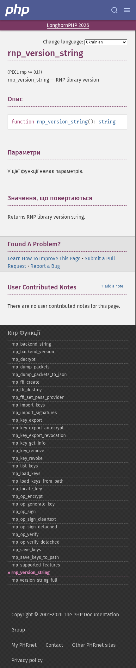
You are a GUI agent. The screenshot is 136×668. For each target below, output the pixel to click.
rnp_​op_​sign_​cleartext (33, 519)
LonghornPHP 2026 (68, 25)
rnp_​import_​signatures (34, 412)
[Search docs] (114, 10)
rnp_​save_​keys (26, 549)
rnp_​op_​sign (23, 511)
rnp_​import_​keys (28, 405)
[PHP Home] (17, 10)
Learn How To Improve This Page (44, 258)
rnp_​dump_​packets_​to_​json (39, 374)
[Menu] (127, 10)
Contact (54, 645)
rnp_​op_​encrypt (27, 496)
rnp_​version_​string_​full (34, 580)
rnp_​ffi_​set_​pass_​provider (37, 397)
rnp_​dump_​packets (30, 367)
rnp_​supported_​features (35, 565)
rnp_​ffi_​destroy (26, 390)
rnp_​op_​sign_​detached (34, 527)
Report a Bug (45, 266)
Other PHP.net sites (93, 645)
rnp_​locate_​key (26, 489)
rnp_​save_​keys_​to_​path (35, 557)
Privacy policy (27, 660)
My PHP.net (24, 645)
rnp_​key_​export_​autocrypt (37, 428)
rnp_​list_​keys (24, 466)
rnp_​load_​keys (25, 473)
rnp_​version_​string (30, 572)
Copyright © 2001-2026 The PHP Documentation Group (65, 622)
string (106, 122)
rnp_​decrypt (23, 359)
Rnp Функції (24, 332)
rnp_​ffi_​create (25, 382)
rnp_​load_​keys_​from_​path (37, 481)
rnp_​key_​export (26, 420)
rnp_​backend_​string (31, 344)
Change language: (63, 42)
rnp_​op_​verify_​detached (35, 542)
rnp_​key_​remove (27, 450)
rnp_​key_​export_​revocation (38, 435)
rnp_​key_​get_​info (28, 443)
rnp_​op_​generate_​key (33, 504)
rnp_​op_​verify (25, 534)
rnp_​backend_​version (32, 351)
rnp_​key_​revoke (27, 458)
